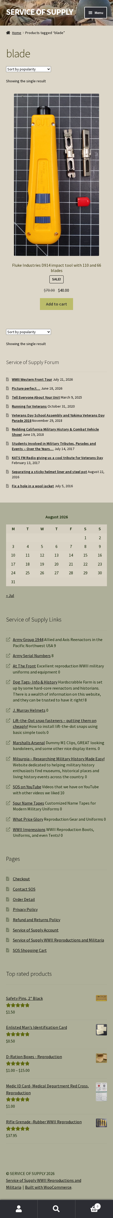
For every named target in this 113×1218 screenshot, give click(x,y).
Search (56, 1209)
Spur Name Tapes (28, 803)
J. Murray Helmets (29, 710)
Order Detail (24, 899)
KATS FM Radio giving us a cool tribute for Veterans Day (57, 457)
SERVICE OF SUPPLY (39, 12)
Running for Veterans (29, 406)
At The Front (24, 665)
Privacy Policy (25, 909)
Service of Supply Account (36, 930)
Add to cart (56, 304)
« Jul (10, 595)
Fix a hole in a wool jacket (33, 486)
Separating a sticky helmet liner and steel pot (49, 471)
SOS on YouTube (27, 786)
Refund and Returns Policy (36, 919)
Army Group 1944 (28, 639)
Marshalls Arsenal (29, 742)
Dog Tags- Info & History (35, 682)
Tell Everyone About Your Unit (36, 397)
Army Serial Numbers (32, 655)
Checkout (21, 878)
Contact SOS (24, 889)
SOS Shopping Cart (30, 950)
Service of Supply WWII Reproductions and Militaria (58, 940)
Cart (87, 1204)
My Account (19, 1209)
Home (16, 32)
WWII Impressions (29, 829)
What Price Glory (28, 819)
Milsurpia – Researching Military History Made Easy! (59, 758)
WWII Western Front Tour (32, 379)
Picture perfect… (26, 388)
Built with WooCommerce (48, 1187)
